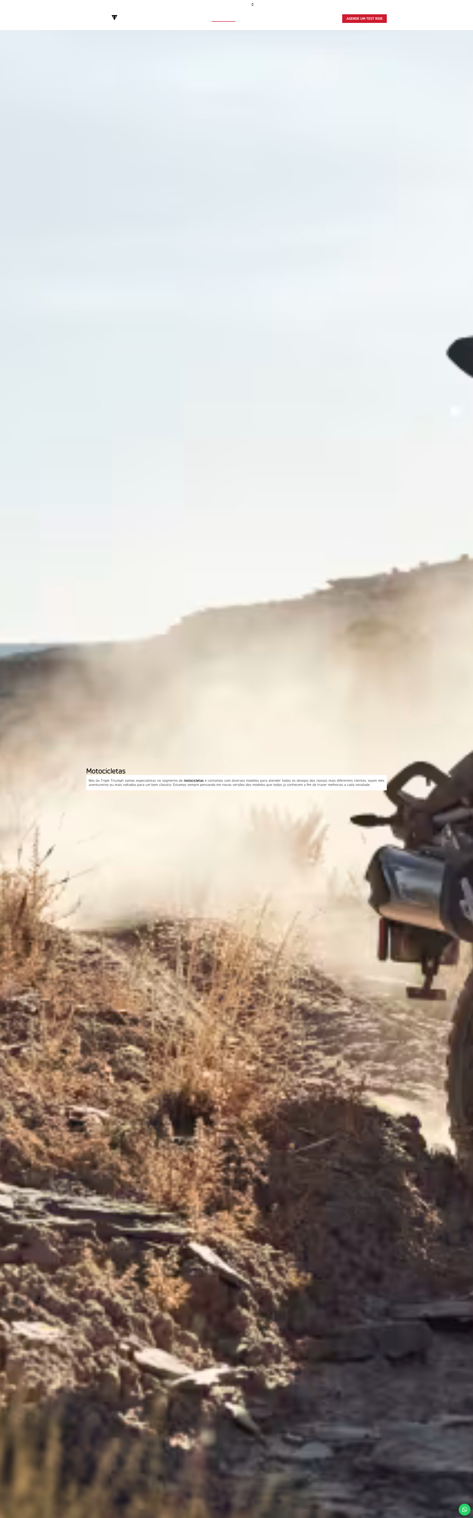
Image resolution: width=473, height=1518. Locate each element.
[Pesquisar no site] (146, 4)
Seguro (270, 19)
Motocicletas (224, 19)
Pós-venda (291, 19)
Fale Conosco (117, 4)
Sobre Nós (94, 4)
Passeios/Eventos (321, 19)
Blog (136, 4)
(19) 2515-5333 (319, 4)
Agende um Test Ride (364, 19)
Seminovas (249, 19)
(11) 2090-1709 (365, 4)
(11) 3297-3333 (277, 4)
